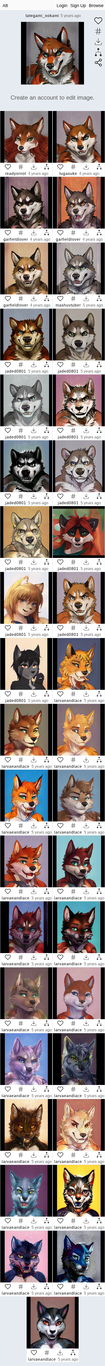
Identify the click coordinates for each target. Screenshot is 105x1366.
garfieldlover (15, 239)
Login (62, 5)
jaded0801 (15, 371)
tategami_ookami (42, 16)
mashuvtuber (68, 305)
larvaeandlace (68, 701)
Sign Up (78, 5)
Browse (96, 5)
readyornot (15, 173)
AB (5, 6)
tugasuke (68, 173)
